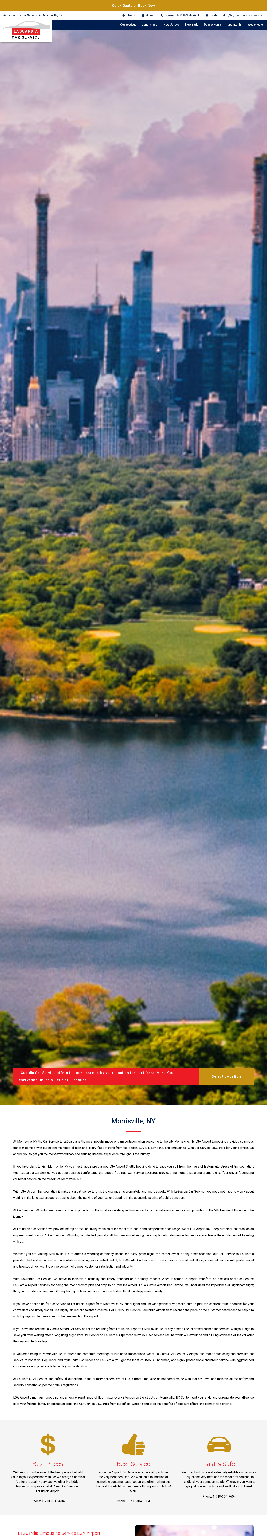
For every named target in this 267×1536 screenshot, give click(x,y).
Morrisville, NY (52, 15)
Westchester (256, 24)
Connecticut (128, 24)
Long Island (149, 24)
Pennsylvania (212, 24)
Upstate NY (234, 24)
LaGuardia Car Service (22, 15)
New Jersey (171, 24)
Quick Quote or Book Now (133, 5)
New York (191, 24)
